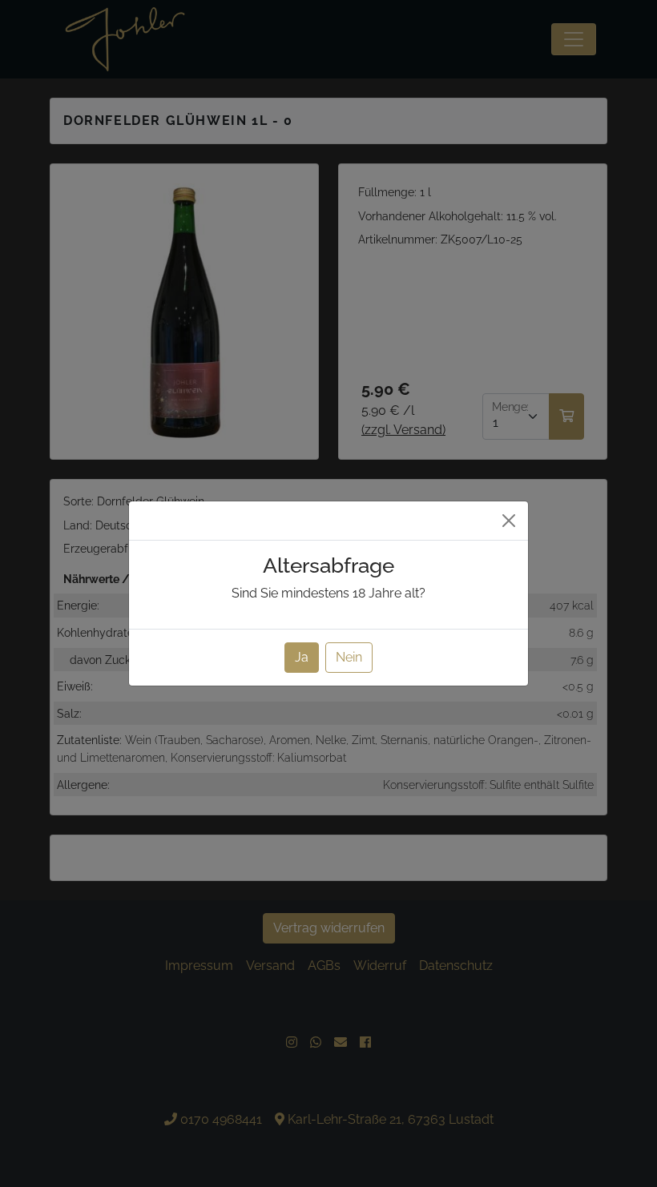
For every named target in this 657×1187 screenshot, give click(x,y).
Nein (349, 657)
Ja (301, 657)
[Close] (509, 520)
